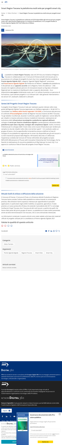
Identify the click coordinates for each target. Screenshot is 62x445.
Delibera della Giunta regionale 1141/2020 (27, 111)
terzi (30, 178)
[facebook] (49, 231)
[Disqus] (31, 294)
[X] (59, 231)
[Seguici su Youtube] (14, 416)
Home (3, 13)
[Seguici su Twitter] (10, 416)
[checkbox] (6, 178)
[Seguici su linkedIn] (7, 416)
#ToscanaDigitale (16, 114)
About (3, 421)
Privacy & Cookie (14, 421)
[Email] (46, 231)
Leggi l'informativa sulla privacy (10, 172)
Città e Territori (12, 13)
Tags (7, 421)
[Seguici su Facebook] (2, 416)
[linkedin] (51, 231)
